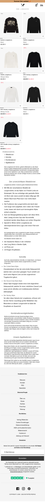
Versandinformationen (16, 471)
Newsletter (22, 388)
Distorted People (30, 494)
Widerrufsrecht (22, 430)
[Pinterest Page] (29, 488)
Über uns (22, 398)
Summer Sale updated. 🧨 (22, 1)
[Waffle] (34, 25)
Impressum (22, 433)
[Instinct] (11, 25)
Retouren (22, 380)
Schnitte (8, 157)
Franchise (22, 406)
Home (17, 9)
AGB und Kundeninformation (22, 428)
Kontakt (22, 383)
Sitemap (22, 409)
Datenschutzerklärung (22, 425)
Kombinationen (11, 160)
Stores (22, 401)
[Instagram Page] (23, 488)
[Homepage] (22, 5)
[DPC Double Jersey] (11, 129)
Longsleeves (25, 9)
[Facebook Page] (17, 488)
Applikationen (10, 162)
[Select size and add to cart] (20, 36)
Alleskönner (10, 154)
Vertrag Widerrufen (22, 420)
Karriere (22, 404)
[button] (19, 24)
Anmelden (22, 458)
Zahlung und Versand (22, 436)
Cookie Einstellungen (22, 422)
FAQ (22, 385)
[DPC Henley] (34, 60)
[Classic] (34, 95)
